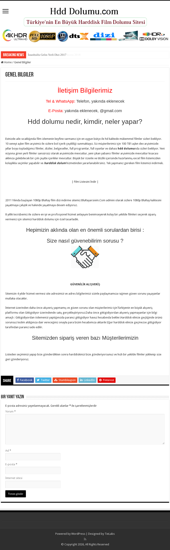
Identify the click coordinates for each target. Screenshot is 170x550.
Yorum (10, 411)
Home (8, 62)
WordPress (78, 533)
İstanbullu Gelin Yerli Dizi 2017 (47, 54)
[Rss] (85, 539)
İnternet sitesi (13, 478)
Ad (8, 450)
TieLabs (110, 533)
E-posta (11, 464)
